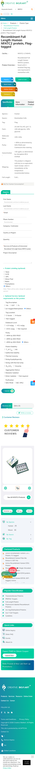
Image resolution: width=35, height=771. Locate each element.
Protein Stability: (11, 346)
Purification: (10, 380)
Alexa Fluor (9, 279)
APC (7, 277)
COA (28, 511)
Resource (19, 696)
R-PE (7, 274)
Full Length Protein (10, 28)
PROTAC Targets (11, 599)
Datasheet (7, 511)
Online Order (8, 89)
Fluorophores (9, 284)
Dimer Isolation (11, 376)
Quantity (6, 239)
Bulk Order (7, 84)
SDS (18, 511)
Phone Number (8, 219)
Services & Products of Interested (15, 246)
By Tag (9, 539)
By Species (10, 522)
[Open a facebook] (1, 712)
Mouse (10, 530)
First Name (7, 199)
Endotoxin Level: (11, 323)
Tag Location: (10, 312)
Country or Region (9, 233)
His (7, 305)
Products (4, 696)
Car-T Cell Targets (12, 613)
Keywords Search (7, 9)
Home (4, 23)
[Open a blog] (12, 712)
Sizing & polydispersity (14, 359)
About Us (9, 642)
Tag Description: (11, 302)
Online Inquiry (10, 630)
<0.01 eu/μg (10, 329)
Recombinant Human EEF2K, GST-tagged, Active (17, 577)
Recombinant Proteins (11, 26)
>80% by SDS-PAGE (13, 335)
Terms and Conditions (8, 719)
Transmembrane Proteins (14, 596)
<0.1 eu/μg (20, 325)
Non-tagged (10, 319)
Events (8, 638)
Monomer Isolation (12, 373)
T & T (9, 349)
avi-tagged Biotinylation (14, 309)
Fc (19, 305)
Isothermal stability (12, 353)
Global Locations (10, 750)
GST (13, 305)
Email (6, 213)
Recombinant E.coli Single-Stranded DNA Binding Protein (18, 567)
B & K (9, 366)
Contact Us (5, 701)
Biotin (7, 281)
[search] (32, 9)
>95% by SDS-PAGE (13, 342)
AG (16, 349)
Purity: (8, 333)
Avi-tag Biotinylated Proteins (16, 610)
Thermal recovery (12, 356)
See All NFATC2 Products (16, 497)
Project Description (10, 253)
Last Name (7, 206)
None (7, 272)
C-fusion (9, 315)
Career (12, 701)
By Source (10, 534)
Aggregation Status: (13, 370)
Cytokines (9, 616)
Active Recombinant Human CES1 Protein (17, 562)
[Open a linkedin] (8, 712)
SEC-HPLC (20, 383)
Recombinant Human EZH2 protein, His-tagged (18, 572)
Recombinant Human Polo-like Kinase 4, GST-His (16, 557)
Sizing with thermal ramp (14, 363)
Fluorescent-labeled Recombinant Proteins (17, 606)
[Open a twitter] (5, 712)
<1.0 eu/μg (10, 325)
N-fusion (18, 315)
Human (10, 526)
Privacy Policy (7, 768)
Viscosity (18, 366)
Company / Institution (10, 226)
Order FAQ (9, 634)
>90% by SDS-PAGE (13, 339)
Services (11, 696)
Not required (22, 329)
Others (7, 286)
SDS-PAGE (9, 383)
